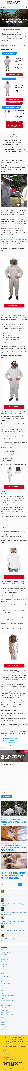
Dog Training (4, 986)
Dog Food (3, 979)
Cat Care (3, 967)
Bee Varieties (4, 957)
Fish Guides (4, 993)
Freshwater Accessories (7, 996)
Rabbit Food (4, 1010)
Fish (2, 991)
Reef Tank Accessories (7, 1020)
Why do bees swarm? (10, 740)
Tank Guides (4, 1027)
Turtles (3, 1032)
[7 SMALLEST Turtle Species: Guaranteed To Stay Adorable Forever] (2, 918)
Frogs (2, 998)
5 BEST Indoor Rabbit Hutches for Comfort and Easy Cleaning (13, 847)
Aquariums (4, 950)
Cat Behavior (4, 964)
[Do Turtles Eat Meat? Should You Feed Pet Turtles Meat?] (2, 927)
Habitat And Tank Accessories (9, 1000)
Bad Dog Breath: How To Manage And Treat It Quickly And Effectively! (13, 757)
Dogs (2, 988)
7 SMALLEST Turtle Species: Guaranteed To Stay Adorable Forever (12, 922)
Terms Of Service (7, 1057)
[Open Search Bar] (26, 7)
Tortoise (3, 1029)
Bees (24, 25)
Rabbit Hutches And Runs (6, 843)
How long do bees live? (11, 738)
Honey (3, 1003)
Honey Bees (6, 748)
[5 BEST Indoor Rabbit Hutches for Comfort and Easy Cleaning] (14, 840)
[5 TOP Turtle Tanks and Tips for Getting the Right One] (2, 901)
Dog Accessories (5, 976)
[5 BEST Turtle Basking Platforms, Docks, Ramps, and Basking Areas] (2, 910)
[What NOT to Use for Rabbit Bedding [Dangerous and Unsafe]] (2, 936)
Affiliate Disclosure (8, 1059)
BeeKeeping (20, 25)
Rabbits (9, 817)
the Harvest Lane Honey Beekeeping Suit (12, 239)
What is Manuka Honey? (11, 742)
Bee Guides (4, 955)
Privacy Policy (6, 1056)
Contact (5, 1050)
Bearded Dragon (5, 952)
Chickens (3, 974)
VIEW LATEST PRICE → (14, 305)
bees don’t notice (15, 533)
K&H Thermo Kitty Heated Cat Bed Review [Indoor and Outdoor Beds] (13, 875)
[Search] (20, 884)
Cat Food (3, 969)
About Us (5, 1052)
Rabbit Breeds (5, 1008)
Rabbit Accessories (6, 1005)
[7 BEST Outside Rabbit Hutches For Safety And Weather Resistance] (2, 892)
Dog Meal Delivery (6, 983)
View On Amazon (14, 74)
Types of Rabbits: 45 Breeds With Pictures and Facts (13, 822)
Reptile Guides (5, 1022)
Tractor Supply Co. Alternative (14, 126)
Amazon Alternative (14, 103)
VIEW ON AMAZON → (13, 407)
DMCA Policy (6, 1054)
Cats (2, 871)
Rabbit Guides (4, 817)
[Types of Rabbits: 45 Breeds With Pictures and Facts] (14, 815)
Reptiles (3, 1024)
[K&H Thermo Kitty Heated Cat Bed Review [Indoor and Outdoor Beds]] (14, 868)
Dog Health (4, 981)
